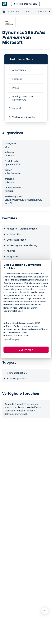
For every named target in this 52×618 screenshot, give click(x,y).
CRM (28, 11)
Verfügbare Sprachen (24, 117)
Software (16, 11)
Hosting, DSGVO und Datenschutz (23, 98)
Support (16, 108)
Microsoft (41, 11)
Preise (15, 88)
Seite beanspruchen (25, 3)
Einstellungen (11, 339)
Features (17, 79)
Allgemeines (19, 70)
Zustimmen (26, 349)
